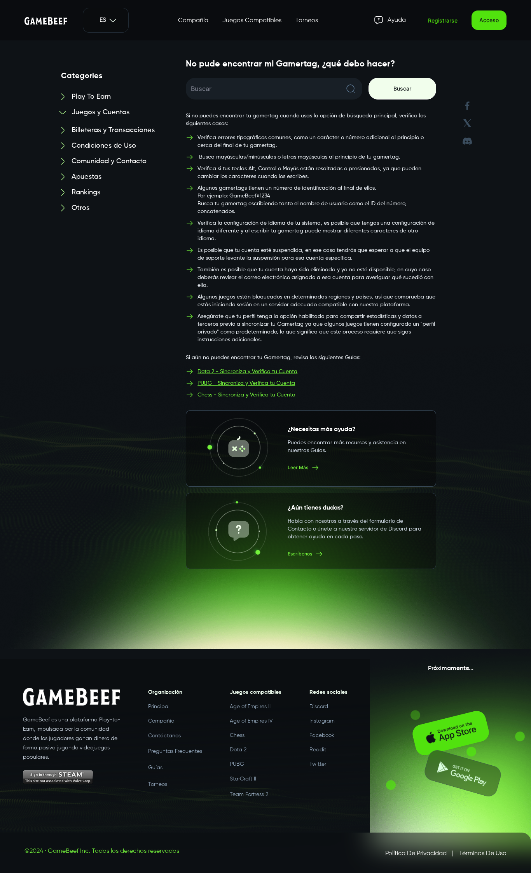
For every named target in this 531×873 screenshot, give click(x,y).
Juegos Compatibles (251, 20)
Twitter (317, 764)
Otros (80, 207)
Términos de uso (483, 853)
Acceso (489, 20)
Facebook (321, 735)
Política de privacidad (416, 853)
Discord (318, 706)
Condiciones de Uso (104, 145)
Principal (158, 706)
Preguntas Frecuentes (175, 750)
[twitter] (467, 123)
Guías (155, 764)
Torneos (306, 20)
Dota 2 (238, 750)
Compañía (193, 20)
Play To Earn (91, 96)
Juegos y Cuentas (100, 112)
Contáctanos (164, 735)
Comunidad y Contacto (109, 161)
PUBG (237, 764)
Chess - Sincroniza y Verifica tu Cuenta (246, 395)
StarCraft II (243, 778)
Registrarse (443, 20)
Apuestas (86, 176)
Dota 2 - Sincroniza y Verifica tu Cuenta (247, 371)
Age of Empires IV (251, 721)
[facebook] (467, 106)
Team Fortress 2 (249, 793)
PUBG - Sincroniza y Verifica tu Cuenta (246, 383)
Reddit (317, 750)
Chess (237, 735)
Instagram (322, 721)
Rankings (86, 192)
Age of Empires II (250, 706)
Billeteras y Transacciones (113, 130)
